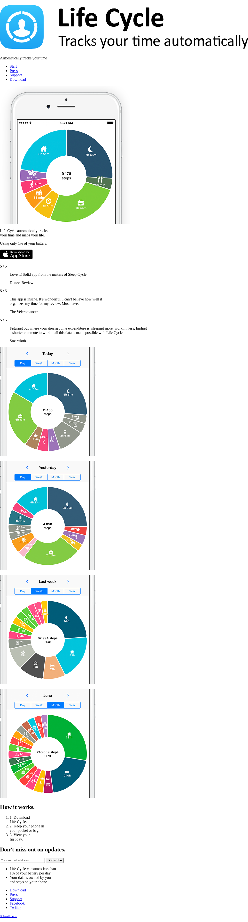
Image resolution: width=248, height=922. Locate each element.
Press (14, 71)
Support (16, 75)
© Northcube (8, 916)
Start (13, 66)
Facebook (17, 903)
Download (18, 79)
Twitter (15, 908)
